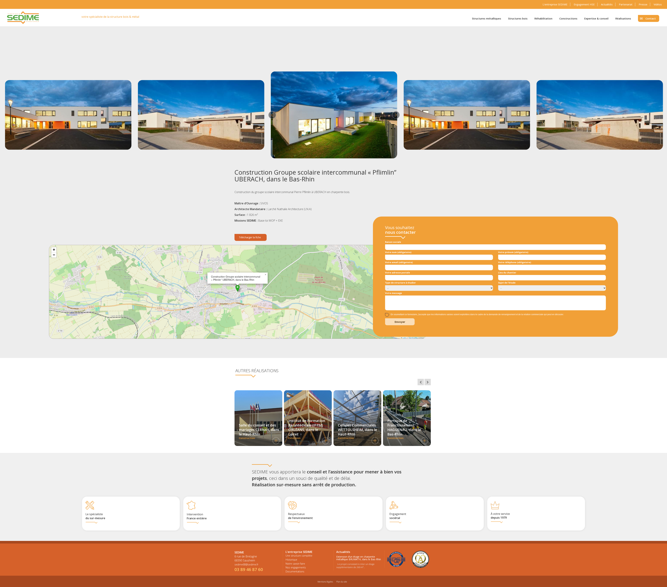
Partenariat (625, 4)
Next (395, 115)
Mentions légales (325, 581)
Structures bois (518, 18)
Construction (259, 431)
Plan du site (341, 581)
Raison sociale (393, 242)
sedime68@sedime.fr (246, 564)
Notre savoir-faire (295, 563)
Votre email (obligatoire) (399, 262)
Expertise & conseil (596, 18)
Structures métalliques (486, 18)
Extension (306, 429)
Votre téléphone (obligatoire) (514, 262)
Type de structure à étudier (400, 282)
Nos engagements (296, 567)
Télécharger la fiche (250, 237)
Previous (271, 115)
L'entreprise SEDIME (555, 4)
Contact (650, 18)
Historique (291, 559)
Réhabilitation (543, 18)
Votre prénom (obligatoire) (513, 252)
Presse (643, 4)
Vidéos (658, 4)
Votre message (393, 293)
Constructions (568, 18)
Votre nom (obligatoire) (398, 252)
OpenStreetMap (413, 338)
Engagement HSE (584, 4)
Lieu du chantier (507, 272)
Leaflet (404, 338)
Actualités (607, 4)
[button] (237, 288)
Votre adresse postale (397, 272)
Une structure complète (299, 555)
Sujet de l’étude (507, 282)
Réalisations (623, 18)
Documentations (295, 571)
